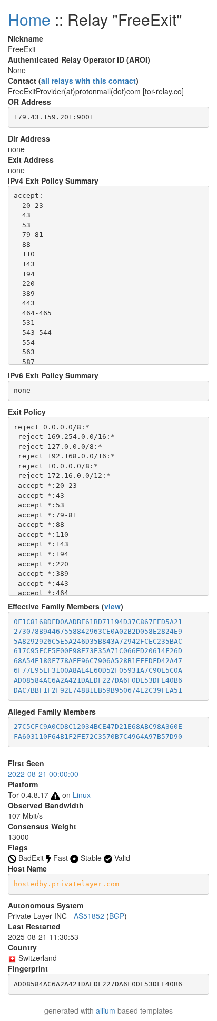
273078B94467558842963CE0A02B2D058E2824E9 (98, 631)
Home (29, 19)
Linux (82, 794)
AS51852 (89, 915)
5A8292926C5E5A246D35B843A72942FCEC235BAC (98, 641)
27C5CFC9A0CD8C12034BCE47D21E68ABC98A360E (98, 726)
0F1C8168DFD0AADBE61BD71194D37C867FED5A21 (98, 622)
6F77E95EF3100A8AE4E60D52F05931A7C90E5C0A (98, 670)
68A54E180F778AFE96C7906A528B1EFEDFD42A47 (98, 661)
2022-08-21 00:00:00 (43, 773)
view (112, 606)
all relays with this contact (88, 80)
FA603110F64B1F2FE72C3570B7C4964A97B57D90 (98, 736)
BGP (116, 915)
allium (105, 1010)
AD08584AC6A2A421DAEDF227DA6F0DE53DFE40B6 (98, 680)
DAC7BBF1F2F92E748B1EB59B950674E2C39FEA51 (98, 690)
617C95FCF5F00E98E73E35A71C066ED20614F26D (98, 651)
